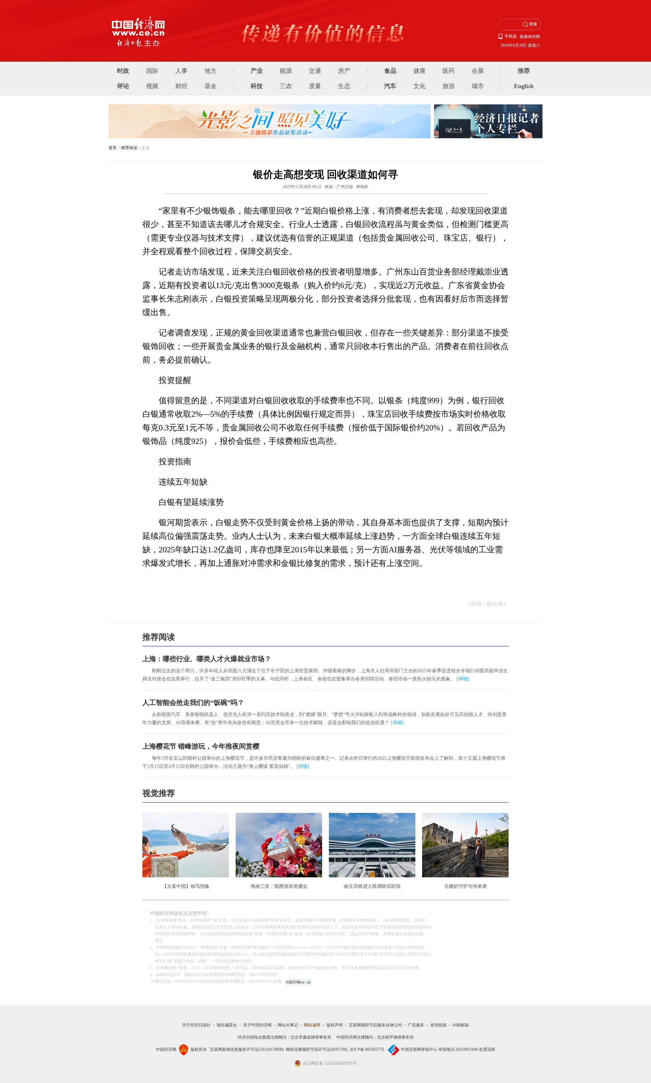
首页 (112, 147)
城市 (478, 86)
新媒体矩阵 (530, 36)
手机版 (511, 36)
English (524, 86)
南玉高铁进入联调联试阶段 (372, 886)
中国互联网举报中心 (419, 1049)
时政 (123, 70)
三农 (286, 86)
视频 (152, 86)
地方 (210, 70)
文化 (419, 86)
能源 (286, 70)
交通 (315, 70)
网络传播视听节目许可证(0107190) (317, 1049)
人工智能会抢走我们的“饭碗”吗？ (193, 702)
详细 (463, 678)
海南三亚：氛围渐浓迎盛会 (279, 886)
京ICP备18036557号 (367, 1049)
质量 (315, 86)
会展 (478, 70)
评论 (123, 86)
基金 (210, 86)
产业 (257, 70)
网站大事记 (288, 1025)
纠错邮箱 (461, 1025)
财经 (181, 86)
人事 (181, 70)
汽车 (390, 86)
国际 (152, 70)
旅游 (448, 86)
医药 (448, 70)
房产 (344, 70)
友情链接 (438, 1025)
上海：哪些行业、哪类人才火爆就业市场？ (206, 658)
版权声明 (335, 1025)
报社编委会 (227, 1025)
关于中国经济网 (257, 1025)
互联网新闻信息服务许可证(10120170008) (247, 1049)
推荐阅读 (129, 147)
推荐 (524, 70)
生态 (344, 86)
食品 (390, 70)
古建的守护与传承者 (465, 886)
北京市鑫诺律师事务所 (311, 1037)
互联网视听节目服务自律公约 (375, 1025)
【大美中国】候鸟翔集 (186, 886)
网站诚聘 (312, 1025)
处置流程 (487, 1049)
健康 (419, 70)
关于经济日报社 (196, 1025)
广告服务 (416, 1025)
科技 (257, 86)
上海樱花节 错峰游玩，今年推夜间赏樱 (200, 746)
